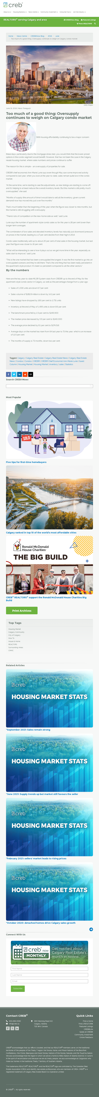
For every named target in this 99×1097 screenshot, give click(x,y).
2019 (50, 36)
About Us (7, 12)
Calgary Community (16, 632)
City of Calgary (14, 635)
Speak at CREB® (86, 1032)
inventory (53, 364)
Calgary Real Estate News (56, 358)
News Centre (32, 12)
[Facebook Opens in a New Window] (8, 1028)
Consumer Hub (65, 12)
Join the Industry (78, 12)
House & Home (14, 641)
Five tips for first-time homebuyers (26, 462)
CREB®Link (88, 1029)
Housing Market (25, 364)
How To (11, 638)
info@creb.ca (14, 1024)
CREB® (36, 361)
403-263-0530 (15, 1021)
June (57, 36)
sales (61, 364)
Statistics (69, 364)
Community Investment (48, 12)
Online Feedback (86, 1037)
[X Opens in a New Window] (12, 1028)
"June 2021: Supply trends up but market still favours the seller (42, 794)
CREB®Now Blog (72, 20)
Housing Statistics (19, 12)
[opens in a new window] (22, 610)
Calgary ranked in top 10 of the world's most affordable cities (41, 532)
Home (10, 36)
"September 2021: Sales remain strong (28, 730)
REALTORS (12, 644)
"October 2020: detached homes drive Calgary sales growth (40, 923)
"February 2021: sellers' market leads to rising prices (36, 858)
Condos (19, 361)
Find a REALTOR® (85, 24)
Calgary (21, 358)
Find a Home (88, 1021)
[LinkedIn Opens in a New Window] (17, 1028)
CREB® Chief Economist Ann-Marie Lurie (59, 361)
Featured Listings (89, 20)
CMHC (11, 650)
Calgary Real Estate (34, 358)
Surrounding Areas (15, 647)
